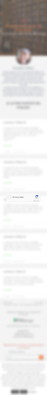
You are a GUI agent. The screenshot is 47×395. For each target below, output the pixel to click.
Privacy (34, 200)
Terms (38, 200)
